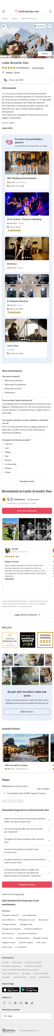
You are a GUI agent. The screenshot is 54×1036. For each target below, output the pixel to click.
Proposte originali (26, 942)
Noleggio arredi (26, 924)
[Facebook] (4, 1003)
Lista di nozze (7, 938)
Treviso (14, 18)
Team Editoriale (19, 977)
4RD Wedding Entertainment (22, 178)
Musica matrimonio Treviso (12, 801)
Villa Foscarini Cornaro (16, 765)
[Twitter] (10, 1003)
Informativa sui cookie (33, 966)
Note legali (16, 962)
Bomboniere (43, 920)
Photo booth (7, 947)
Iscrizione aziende (41, 973)
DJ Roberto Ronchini (17, 301)
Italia (10, 1016)
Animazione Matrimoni (33, 929)
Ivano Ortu (19, 894)
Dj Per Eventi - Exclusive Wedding (24, 219)
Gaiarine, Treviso (13, 72)
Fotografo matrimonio (10, 915)
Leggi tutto (7, 128)
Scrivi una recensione (27, 511)
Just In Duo (13, 345)
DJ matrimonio (21, 947)
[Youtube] (26, 1003)
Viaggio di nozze (8, 942)
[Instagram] (21, 1003)
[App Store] (11, 992)
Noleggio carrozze (40, 938)
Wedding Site (44, 977)
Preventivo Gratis (27, 884)
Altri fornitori (27, 711)
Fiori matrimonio (8, 933)
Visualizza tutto (27, 481)
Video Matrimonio (29, 915)
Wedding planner (23, 938)
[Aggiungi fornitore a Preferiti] (50, 26)
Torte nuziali (41, 942)
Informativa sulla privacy (11, 966)
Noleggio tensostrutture (11, 929)
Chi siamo (6, 977)
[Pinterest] (15, 1003)
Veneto (5, 18)
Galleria (45, 54)
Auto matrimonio (8, 920)
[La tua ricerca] (4, 26)
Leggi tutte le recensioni (25, 615)
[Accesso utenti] (50, 11)
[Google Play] (29, 992)
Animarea (12, 263)
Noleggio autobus (9, 924)
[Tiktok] (32, 1003)
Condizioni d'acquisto (33, 962)
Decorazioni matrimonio (27, 933)
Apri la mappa (43, 788)
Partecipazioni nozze (26, 920)
